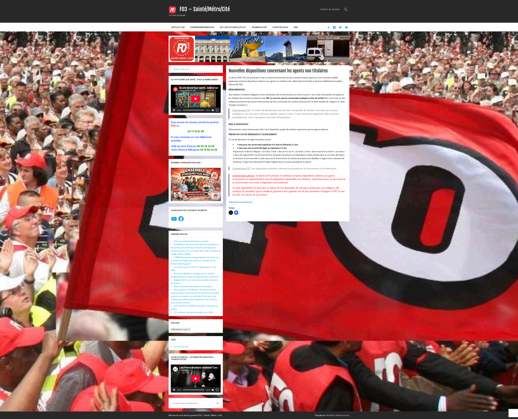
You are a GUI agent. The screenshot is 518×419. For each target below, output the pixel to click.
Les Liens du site (181, 346)
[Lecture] (174, 110)
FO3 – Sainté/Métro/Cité (205, 9)
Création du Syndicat (330, 9)
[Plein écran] (217, 110)
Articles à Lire (178, 27)
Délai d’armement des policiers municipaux (193, 286)
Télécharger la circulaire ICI (240, 201)
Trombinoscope (259, 27)
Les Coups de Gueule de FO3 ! (233, 27)
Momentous (343, 415)
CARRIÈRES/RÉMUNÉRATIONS (202, 27)
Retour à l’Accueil (181, 69)
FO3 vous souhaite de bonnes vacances (191, 241)
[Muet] (213, 110)
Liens (295, 27)
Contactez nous (280, 27)
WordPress (330, 415)
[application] (196, 99)
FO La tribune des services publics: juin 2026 (193, 312)
